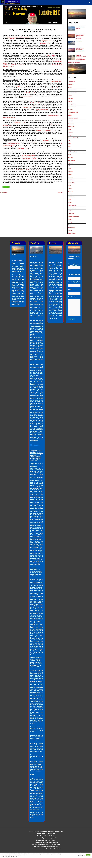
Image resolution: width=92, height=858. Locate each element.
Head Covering (71, 160)
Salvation (70, 194)
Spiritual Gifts (71, 213)
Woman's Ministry (72, 233)
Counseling (70, 109)
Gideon (69, 154)
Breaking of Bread (72, 104)
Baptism (70, 95)
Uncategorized (71, 227)
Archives (70, 87)
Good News (70, 157)
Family (69, 143)
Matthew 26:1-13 (24, 37)
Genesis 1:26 (27, 107)
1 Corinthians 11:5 (30, 93)
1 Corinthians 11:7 (34, 102)
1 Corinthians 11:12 (13, 143)
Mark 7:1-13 (51, 55)
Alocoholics (70, 84)
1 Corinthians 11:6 (26, 96)
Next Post (60, 192)
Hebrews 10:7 (18, 86)
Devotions (70, 120)
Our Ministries (71, 179)
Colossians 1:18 (20, 65)
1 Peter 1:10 (7, 125)
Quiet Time (70, 191)
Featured (70, 149)
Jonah (69, 168)
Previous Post (3, 192)
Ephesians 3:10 (54, 124)
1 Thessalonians (71, 81)
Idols (69, 165)
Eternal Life (70, 132)
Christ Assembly (71, 107)
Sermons (70, 202)
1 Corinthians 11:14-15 (28, 158)
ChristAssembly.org (43, 833)
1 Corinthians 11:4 (55, 81)
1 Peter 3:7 (11, 38)
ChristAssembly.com (41, 838)
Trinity (69, 224)
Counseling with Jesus (73, 112)
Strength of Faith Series (73, 216)
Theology (70, 222)
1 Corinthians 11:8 (39, 106)
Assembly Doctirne (72, 90)
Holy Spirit (70, 163)
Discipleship (70, 123)
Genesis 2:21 (32, 142)
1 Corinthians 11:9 (42, 109)
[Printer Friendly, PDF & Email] (6, 187)
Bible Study (70, 98)
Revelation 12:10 (50, 130)
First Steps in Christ (72, 151)
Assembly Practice (72, 92)
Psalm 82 (70, 188)
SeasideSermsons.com (41, 846)
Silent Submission (72, 208)
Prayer (69, 185)
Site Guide (70, 210)
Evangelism (70, 135)
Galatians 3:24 (46, 40)
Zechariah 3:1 (39, 130)
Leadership (70, 171)
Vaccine (70, 230)
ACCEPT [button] (88, 855)
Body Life (70, 101)
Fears (69, 146)
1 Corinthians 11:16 (22, 170)
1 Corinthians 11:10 (52, 115)
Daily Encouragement (73, 118)
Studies (69, 219)
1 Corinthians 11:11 (47, 140)
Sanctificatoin (71, 196)
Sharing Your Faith (72, 205)
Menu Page (70, 177)
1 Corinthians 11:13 (28, 155)
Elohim (69, 129)
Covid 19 (70, 115)
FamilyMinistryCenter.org (41, 842)
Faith (69, 140)
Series (69, 199)
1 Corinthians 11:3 (9, 117)
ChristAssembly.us (41, 840)
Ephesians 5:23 (9, 65)
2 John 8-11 (56, 65)
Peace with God (71, 182)
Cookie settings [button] (81, 855)
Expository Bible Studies (73, 137)
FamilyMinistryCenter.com (39, 844)
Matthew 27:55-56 (12, 37)
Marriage (70, 174)
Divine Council (71, 126)
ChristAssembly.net (43, 835)
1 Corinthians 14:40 (44, 43)
